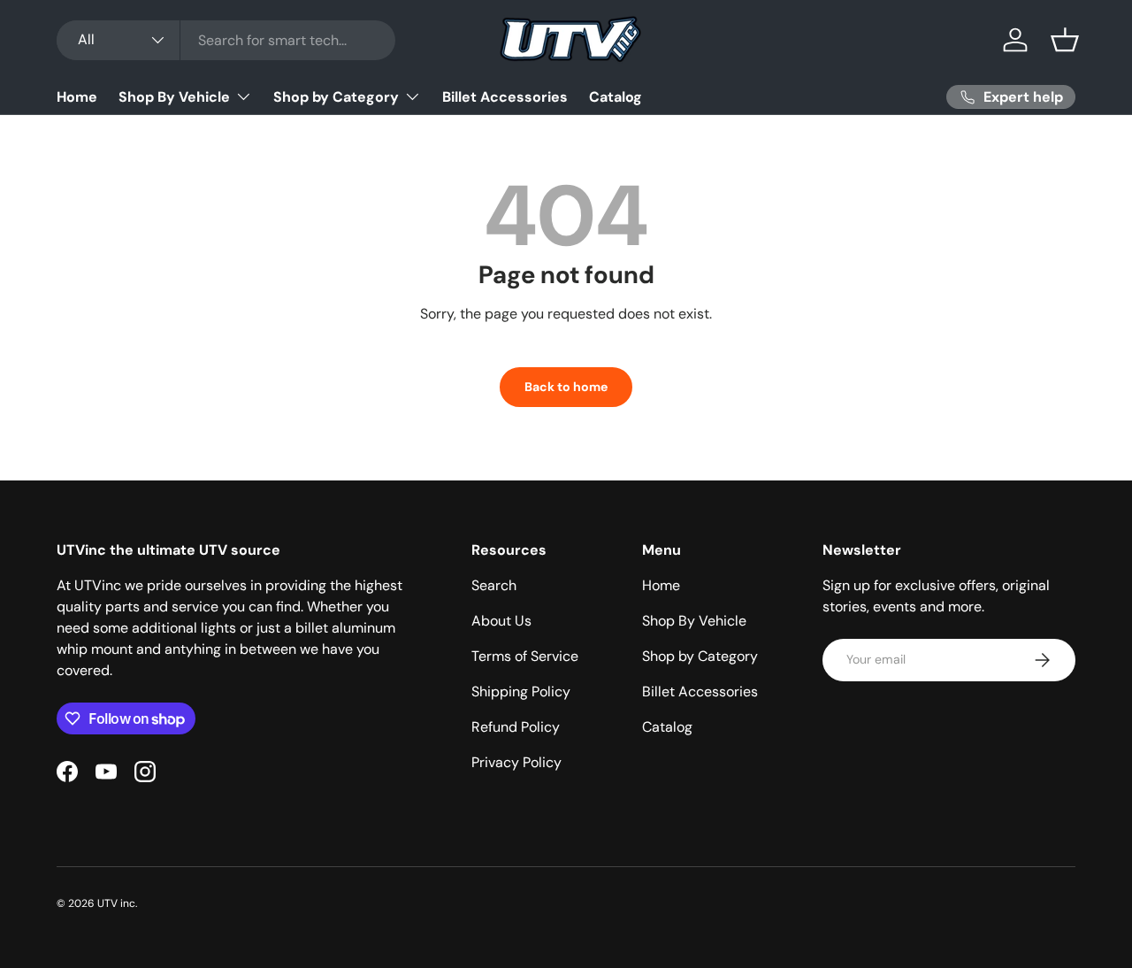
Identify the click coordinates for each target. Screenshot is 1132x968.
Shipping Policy (520, 691)
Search (493, 585)
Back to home (566, 387)
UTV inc (116, 903)
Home (77, 97)
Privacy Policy (516, 762)
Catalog (615, 97)
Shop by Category (336, 97)
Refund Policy (515, 727)
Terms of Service (524, 656)
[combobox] (226, 40)
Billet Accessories (505, 97)
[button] (1064, 39)
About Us (501, 620)
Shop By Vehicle (174, 97)
